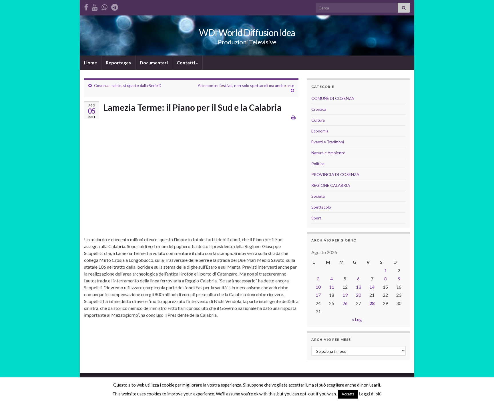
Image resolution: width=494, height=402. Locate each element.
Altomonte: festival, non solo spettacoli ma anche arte (246, 85)
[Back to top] (481, 389)
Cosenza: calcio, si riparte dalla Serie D (128, 85)
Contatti (186, 62)
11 (331, 287)
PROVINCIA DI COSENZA (335, 174)
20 (358, 295)
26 (345, 303)
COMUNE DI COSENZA (332, 98)
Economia (319, 130)
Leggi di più (370, 393)
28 (372, 303)
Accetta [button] (348, 394)
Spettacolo (321, 207)
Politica (317, 163)
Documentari (154, 62)
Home (90, 62)
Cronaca (318, 109)
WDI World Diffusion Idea (247, 32)
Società (318, 196)
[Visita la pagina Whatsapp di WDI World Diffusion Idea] (104, 6)
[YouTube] (95, 6)
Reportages (118, 62)
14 (372, 287)
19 (345, 295)
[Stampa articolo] (293, 117)
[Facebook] (86, 6)
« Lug (357, 319)
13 (358, 287)
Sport (316, 217)
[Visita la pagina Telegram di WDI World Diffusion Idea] (114, 6)
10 (318, 287)
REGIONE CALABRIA (330, 185)
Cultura (318, 120)
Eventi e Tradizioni (327, 141)
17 (318, 295)
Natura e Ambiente (328, 152)
